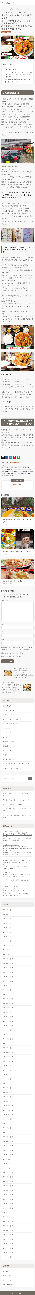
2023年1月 (7, 1101)
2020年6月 (8, 1239)
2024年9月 (7, 1012)
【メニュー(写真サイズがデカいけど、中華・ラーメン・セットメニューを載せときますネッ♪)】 (19, 74)
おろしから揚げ (18, 467)
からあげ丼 (17, 473)
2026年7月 (7, 914)
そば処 (28, 473)
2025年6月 (8, 972)
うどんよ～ (7, 715)
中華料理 (7, 471)
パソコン (7, 728)
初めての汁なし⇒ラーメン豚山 (12, 804)
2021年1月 (8, 1208)
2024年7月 (8, 1021)
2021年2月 (8, 1203)
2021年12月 (8, 1159)
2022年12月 (8, 1105)
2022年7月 (7, 1128)
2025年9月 (8, 959)
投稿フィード (7, 1275)
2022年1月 (8, 1154)
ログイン (6, 1271)
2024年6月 (8, 1025)
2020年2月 (7, 1257)
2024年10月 (8, 1008)
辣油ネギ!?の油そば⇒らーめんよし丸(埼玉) (16, 800)
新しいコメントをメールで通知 (13, 653)
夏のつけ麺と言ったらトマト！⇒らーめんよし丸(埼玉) (17, 794)
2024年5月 (7, 1030)
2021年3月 (8, 1199)
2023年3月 (7, 1092)
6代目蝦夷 (30, 471)
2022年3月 (8, 1146)
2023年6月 (7, 1079)
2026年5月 (7, 923)
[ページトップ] (31, 1291)
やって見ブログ (7, 3)
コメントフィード (8, 1280)
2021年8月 (8, 1177)
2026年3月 (7, 932)
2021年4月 (8, 1194)
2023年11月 (8, 1057)
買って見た (7, 706)
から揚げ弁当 (10, 473)
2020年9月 (8, 1226)
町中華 (15, 471)
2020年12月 (8, 1212)
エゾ (19, 471)
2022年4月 (8, 1141)
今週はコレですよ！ (10, 768)
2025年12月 (8, 945)
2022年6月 (7, 1132)
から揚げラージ (22, 469)
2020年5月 (8, 1243)
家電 (5, 755)
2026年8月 (7, 910)
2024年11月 (8, 1003)
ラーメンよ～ (9, 710)
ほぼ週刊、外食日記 (14, 9)
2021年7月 (8, 1181)
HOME (5, 9)
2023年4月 (7, 1088)
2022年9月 (7, 1119)
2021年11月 (8, 1163)
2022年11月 (8, 1110)
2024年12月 (8, 999)
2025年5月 (8, 976)
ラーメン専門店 (5, 475)
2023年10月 (8, 1061)
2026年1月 (7, 941)
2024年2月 (7, 1043)
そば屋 (11, 475)
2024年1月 (7, 1048)
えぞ (12, 471)
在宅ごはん (7, 732)
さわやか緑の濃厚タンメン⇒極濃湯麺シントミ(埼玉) (17, 810)
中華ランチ (23, 473)
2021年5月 (8, 1190)
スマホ (6, 737)
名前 (3, 624)
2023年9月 (7, 1065)
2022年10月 (8, 1114)
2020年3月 (8, 1252)
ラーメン (15, 469)
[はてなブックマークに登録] (10, 457)
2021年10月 (8, 1168)
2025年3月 (7, 985)
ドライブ (4, 473)
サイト (3, 640)
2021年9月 (8, 1172)
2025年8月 (8, 963)
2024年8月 (8, 1016)
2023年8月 (7, 1070)
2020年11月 (8, 1217)
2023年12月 (8, 1052)
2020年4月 (8, 1248)
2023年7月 (7, 1074)
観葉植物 (7, 746)
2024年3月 (8, 1039)
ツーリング (24, 471)
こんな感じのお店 (10, 69)
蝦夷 (3, 471)
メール (4, 632)
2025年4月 (8, 981)
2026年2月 (7, 936)
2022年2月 (8, 1150)
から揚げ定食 (26, 467)
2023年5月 (7, 1083)
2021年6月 (8, 1186)
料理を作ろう (8, 741)
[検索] (30, 778)
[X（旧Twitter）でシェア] (3, 457)
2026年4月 (7, 927)
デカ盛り (29, 469)
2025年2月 (7, 990)
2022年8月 (7, 1123)
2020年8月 (8, 1230)
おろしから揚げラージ (7, 469)
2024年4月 (7, 1034)
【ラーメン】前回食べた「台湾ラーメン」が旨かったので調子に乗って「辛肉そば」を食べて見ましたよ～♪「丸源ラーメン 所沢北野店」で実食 (17, 862)
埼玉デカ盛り (5, 467)
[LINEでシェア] (18, 457)
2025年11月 (8, 950)
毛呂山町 (11, 467)
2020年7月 (8, 1235)
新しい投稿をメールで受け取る (13, 656)
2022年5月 (8, 1137)
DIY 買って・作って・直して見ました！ (17, 764)
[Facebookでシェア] (6, 457)
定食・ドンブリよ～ (10, 719)
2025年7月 (8, 968)
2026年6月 (7, 919)
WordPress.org (8, 1284)
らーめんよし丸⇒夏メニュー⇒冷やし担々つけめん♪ (17, 816)
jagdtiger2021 (17, 484)
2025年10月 (8, 954)
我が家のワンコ (9, 759)
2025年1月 (7, 994)
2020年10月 (8, 1221)
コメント (4, 600)
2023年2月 (7, 1097)
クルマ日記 (7, 750)
